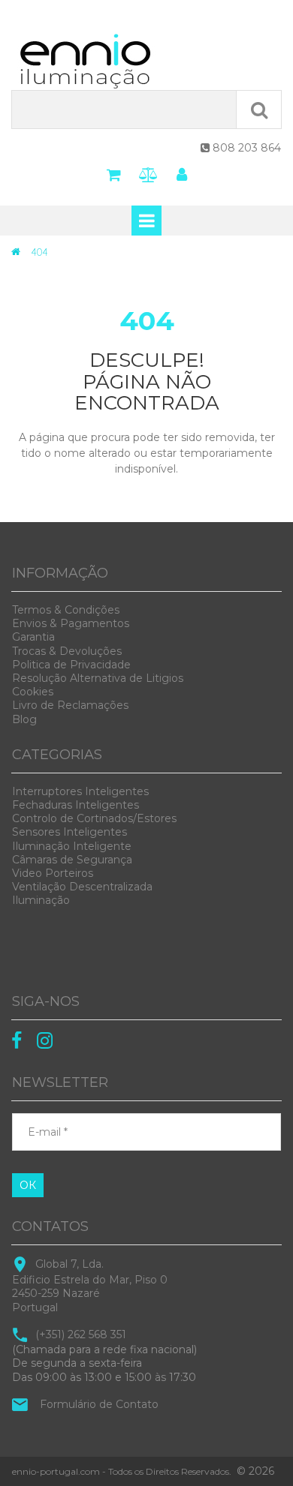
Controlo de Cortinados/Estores (94, 818)
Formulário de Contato (99, 1404)
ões (65, 610)
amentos (70, 623)
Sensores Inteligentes (69, 832)
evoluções (67, 651)
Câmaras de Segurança (72, 859)
